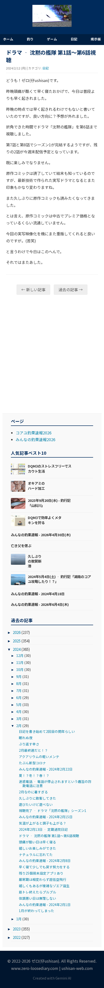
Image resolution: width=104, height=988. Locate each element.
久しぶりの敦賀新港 (34, 561)
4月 (19, 711)
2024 (17, 649)
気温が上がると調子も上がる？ (42, 823)
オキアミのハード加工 (36, 485)
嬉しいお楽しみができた (37, 848)
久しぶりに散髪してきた (37, 798)
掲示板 (96, 39)
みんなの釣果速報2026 (35, 439)
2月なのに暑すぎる (33, 791)
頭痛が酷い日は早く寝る (37, 841)
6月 (19, 697)
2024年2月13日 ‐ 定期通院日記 (43, 829)
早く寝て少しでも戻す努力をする (44, 866)
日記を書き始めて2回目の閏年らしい (47, 731)
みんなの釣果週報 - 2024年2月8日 (45, 860)
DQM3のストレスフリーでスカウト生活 (49, 468)
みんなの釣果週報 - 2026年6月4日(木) (40, 604)
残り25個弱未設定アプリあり (41, 873)
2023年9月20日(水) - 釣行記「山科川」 (49, 503)
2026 (17, 632)
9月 (19, 676)
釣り (30, 39)
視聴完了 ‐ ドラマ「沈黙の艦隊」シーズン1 (52, 810)
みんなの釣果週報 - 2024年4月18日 (38, 593)
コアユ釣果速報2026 (34, 433)
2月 (19, 725)
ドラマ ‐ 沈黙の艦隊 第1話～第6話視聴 (49, 835)
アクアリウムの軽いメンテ (39, 756)
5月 (19, 704)
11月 (19, 662)
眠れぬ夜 (25, 737)
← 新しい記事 (33, 289)
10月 (19, 669)
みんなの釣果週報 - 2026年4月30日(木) (41, 534)
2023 (17, 928)
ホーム (8, 39)
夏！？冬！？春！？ (34, 775)
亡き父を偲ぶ (21, 545)
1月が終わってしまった (36, 910)
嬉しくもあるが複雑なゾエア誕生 (44, 885)
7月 (19, 690)
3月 (19, 718)
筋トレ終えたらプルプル (37, 892)
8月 (19, 683)
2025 (17, 640)
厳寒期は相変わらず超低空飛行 (42, 879)
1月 (19, 918)
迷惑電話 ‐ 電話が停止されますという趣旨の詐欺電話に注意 (55, 783)
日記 (74, 39)
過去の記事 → (71, 289)
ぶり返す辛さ (29, 744)
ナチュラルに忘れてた (36, 854)
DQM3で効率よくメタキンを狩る (44, 520)
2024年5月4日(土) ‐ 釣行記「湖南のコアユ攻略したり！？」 (59, 579)
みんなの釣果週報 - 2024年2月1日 (45, 904)
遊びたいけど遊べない (36, 804)
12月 (19, 655)
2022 (17, 937)
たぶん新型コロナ (32, 762)
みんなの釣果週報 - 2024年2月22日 (46, 769)
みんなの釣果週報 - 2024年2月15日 (46, 816)
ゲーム (52, 39)
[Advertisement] (52, 354)
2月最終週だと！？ (33, 750)
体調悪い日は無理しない (37, 898)
